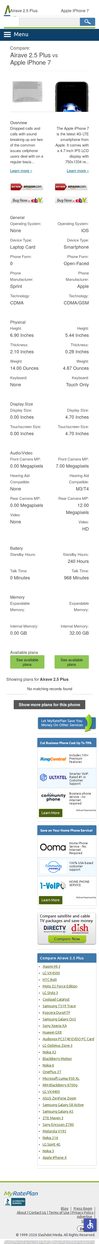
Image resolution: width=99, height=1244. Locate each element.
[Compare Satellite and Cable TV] (67, 929)
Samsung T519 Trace (59, 1006)
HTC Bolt (50, 980)
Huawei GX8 (52, 1032)
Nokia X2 (49, 1052)
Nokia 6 (48, 1065)
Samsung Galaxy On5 (59, 1019)
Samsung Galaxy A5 (58, 1111)
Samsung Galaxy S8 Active (63, 1105)
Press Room (83, 1208)
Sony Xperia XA (55, 1026)
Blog (64, 1208)
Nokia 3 (48, 1151)
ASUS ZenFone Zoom (59, 1098)
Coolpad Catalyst (56, 999)
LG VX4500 (51, 973)
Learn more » (21, 170)
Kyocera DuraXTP (56, 1013)
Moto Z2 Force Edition (60, 986)
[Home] (49, 1194)
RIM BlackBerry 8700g (60, 1085)
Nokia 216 (50, 1138)
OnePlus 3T (52, 1072)
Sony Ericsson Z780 (58, 1125)
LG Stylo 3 (50, 993)
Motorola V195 (54, 1131)
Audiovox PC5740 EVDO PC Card (68, 1039)
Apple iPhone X (55, 1158)
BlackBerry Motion (57, 1059)
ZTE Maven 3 (53, 1118)
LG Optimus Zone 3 (58, 1046)
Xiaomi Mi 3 (51, 966)
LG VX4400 (51, 1092)
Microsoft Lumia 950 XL (61, 1078)
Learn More (51, 813)
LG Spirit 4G (51, 1144)
